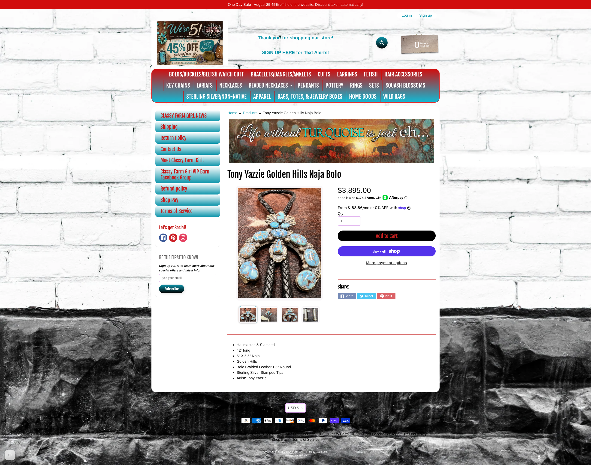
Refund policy (173, 188)
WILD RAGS (394, 96)
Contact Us (170, 149)
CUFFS (324, 74)
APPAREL (262, 96)
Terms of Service (176, 211)
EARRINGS (347, 74)
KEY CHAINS (178, 85)
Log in (407, 15)
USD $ (293, 408)
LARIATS (205, 85)
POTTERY (334, 85)
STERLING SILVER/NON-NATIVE (216, 96)
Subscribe (172, 289)
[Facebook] (163, 238)
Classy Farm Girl (294, 451)
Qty (340, 214)
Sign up (425, 15)
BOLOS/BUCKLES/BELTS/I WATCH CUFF (206, 74)
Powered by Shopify (295, 455)
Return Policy (173, 138)
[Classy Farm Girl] (189, 43)
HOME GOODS (363, 96)
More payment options (386, 263)
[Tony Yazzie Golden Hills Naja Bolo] (248, 314)
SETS (374, 85)
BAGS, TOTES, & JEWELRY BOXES (309, 96)
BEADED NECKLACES (271, 86)
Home (232, 113)
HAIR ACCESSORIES (403, 74)
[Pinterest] (173, 238)
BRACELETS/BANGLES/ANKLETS (281, 74)
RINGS (356, 85)
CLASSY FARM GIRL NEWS (183, 115)
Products (250, 113)
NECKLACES (230, 85)
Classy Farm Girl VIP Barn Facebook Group (184, 174)
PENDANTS (308, 85)
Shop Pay (169, 200)
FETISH (371, 74)
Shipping (169, 127)
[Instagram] (183, 238)
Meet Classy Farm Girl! (182, 160)
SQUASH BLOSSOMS (405, 85)
